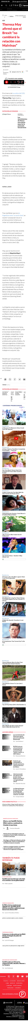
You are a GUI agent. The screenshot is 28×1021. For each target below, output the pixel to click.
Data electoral (12, 9)
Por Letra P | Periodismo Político (5, 72)
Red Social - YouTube (22, 976)
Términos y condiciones (12, 1016)
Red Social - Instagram (18, 976)
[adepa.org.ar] (19, 1003)
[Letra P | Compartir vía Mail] (24, 379)
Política (11, 16)
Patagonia (10, 987)
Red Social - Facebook (13, 976)
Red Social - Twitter (9, 976)
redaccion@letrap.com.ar (18, 1015)
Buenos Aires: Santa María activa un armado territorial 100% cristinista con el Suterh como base (15, 835)
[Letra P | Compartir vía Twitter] (10, 379)
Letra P (5, 16)
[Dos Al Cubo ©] (8, 1003)
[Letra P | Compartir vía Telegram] (19, 379)
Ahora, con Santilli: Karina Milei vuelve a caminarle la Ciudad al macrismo (12, 823)
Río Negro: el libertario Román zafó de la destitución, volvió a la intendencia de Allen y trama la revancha (14, 841)
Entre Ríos (19, 983)
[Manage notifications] (24, 1012)
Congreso (18, 987)
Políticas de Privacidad (21, 1017)
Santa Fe (12, 983)
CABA (7, 983)
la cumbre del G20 (18, 93)
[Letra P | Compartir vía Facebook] (14, 379)
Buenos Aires (20, 980)
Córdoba (9, 985)
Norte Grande (17, 985)
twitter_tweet (6, 186)
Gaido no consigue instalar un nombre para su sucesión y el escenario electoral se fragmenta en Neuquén (14, 848)
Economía (13, 980)
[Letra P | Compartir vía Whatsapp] (5, 379)
